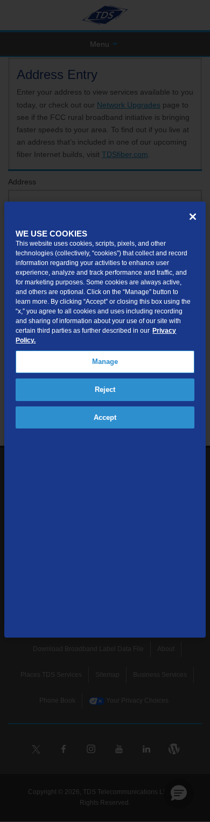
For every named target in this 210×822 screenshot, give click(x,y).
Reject (105, 389)
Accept (105, 417)
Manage (105, 362)
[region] (105, 419)
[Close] (193, 216)
